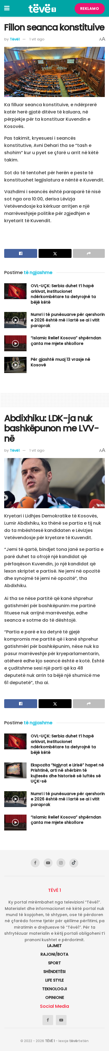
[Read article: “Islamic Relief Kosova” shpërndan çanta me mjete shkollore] (15, 343)
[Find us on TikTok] (73, 863)
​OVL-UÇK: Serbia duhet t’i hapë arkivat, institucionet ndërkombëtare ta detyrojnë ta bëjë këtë (63, 294)
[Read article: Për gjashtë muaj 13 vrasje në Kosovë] (15, 365)
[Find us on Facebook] (35, 862)
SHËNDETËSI (54, 971)
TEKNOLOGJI (54, 989)
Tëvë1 (15, 39)
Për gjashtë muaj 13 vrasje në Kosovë (60, 362)
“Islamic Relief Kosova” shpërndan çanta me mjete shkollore (66, 340)
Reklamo (89, 8)
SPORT (54, 963)
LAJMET (54, 945)
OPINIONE (54, 997)
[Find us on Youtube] (48, 862)
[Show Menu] (7, 8)
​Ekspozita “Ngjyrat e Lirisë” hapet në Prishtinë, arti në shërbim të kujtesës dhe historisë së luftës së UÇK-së (67, 773)
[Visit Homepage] (42, 8)
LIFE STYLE (54, 980)
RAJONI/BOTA (54, 954)
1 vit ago (36, 39)
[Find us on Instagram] (60, 862)
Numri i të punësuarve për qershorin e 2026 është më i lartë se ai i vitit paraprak (68, 320)
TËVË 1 (50, 1040)
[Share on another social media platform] (89, 253)
